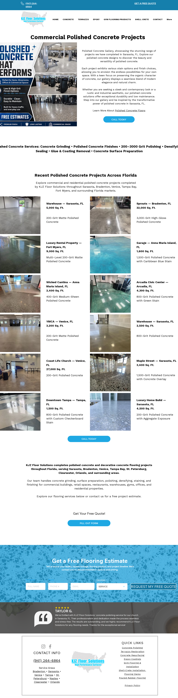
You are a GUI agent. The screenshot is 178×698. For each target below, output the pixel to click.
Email (73, 580)
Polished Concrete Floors (130, 110)
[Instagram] (43, 646)
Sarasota (54, 671)
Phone (51, 580)
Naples (54, 678)
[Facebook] (50, 646)
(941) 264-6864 (46, 660)
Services (101, 580)
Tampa (49, 674)
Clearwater (40, 681)
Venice (38, 674)
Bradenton (39, 671)
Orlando (55, 681)
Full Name (30, 580)
